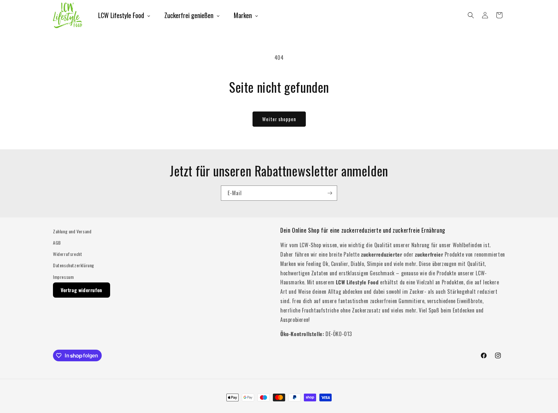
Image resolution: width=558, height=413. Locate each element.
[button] (471, 15)
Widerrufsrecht (67, 253)
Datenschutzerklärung (73, 265)
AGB (57, 242)
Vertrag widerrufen (81, 289)
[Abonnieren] (330, 193)
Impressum (63, 276)
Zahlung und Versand (72, 231)
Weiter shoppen (279, 118)
